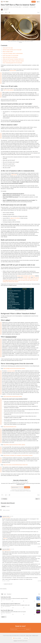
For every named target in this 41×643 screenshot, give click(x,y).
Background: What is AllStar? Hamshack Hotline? (13, 60)
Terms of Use (26, 489)
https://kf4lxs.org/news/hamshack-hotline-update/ (14, 444)
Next (37, 498)
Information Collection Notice (20, 490)
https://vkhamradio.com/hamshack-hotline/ (12, 396)
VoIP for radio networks (9, 90)
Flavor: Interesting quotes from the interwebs (12, 62)
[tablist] (5, 506)
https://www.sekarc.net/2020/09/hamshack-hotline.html (15, 464)
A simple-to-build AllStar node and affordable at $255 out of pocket (13, 611)
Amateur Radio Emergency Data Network (26, 275)
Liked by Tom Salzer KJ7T (7, 517)
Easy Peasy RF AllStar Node (7, 610)
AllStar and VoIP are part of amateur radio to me (13, 59)
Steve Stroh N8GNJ (5, 549)
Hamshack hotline (11, 370)
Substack (15, 640)
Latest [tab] (5, 594)
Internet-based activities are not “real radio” (12, 49)
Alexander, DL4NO (5, 516)
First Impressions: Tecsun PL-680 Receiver (10, 603)
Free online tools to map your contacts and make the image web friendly (14, 598)
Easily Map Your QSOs (6, 597)
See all (3, 616)
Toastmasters (14, 174)
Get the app (26, 638)
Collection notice (35, 635)
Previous (5, 498)
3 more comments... (3, 588)
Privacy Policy (28, 490)
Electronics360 (13, 70)
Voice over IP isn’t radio (8, 47)
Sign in (38, 1)
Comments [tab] (3, 506)
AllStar (8, 320)
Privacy (27, 635)
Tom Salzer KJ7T (8, 599)
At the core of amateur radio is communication (13, 53)
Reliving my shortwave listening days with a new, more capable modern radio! (15, 605)
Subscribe (33, 1)
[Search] (39, 594)
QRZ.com (5, 538)
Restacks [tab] (7, 506)
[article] (20, 599)
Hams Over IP (36, 277)
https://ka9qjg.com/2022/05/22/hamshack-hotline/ (14, 368)
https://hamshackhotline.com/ (9, 426)
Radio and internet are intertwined (10, 57)
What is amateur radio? (8, 51)
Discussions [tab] (9, 594)
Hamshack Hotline (27, 277)
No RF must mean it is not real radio (10, 55)
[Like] (1, 601)
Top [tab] (2, 594)
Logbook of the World (14, 218)
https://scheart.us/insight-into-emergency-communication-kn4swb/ (17, 455)
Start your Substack (17, 638)
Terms (30, 635)
